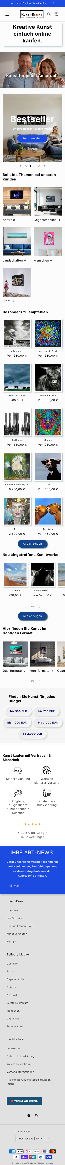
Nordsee (15, 590)
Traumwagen (15, 1026)
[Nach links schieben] (25, 606)
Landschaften (13, 260)
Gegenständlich (45, 220)
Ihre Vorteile (14, 918)
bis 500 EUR (18, 711)
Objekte (11, 987)
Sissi (48, 484)
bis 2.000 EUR (48, 722)
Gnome (48, 440)
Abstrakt (9, 220)
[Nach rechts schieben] (40, 606)
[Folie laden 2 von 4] (30, 166)
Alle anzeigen (32, 543)
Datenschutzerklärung (20, 1056)
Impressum (14, 1048)
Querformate (12, 670)
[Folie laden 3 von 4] (34, 166)
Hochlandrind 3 (48, 395)
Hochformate (40, 670)
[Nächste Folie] (44, 166)
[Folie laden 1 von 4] (26, 166)
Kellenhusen (17, 351)
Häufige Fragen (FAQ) (20, 926)
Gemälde (12, 963)
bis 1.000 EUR (16, 722)
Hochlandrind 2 (42, 590)
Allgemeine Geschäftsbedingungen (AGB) (29, 1082)
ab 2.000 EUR (32, 733)
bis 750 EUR (46, 711)
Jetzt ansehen (32, 138)
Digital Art (13, 1018)
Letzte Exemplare (17, 1002)
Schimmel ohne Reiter (17, 484)
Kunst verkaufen (17, 933)
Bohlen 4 (17, 440)
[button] (7, 14)
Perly (17, 529)
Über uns (12, 910)
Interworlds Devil (48, 351)
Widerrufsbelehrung (19, 1064)
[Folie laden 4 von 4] (39, 166)
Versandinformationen (20, 1071)
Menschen (41, 260)
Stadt (6, 301)
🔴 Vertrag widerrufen (24, 1100)
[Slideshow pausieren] (58, 166)
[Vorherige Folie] (20, 166)
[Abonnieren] (54, 886)
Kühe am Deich (17, 395)
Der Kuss (48, 529)
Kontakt (11, 941)
